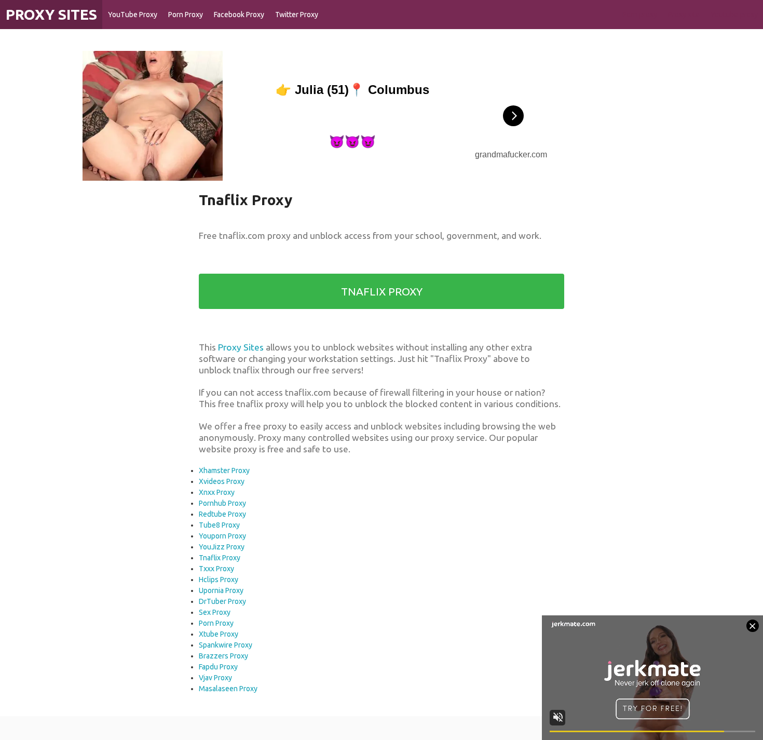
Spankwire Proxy (225, 645)
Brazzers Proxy (223, 656)
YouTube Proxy (132, 14)
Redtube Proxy (222, 514)
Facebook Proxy (239, 14)
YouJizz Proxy (221, 547)
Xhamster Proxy (224, 470)
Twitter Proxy (296, 14)
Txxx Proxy (216, 568)
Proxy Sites (241, 347)
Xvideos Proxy (221, 481)
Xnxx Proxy (217, 492)
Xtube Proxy (218, 634)
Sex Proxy (214, 612)
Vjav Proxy (215, 678)
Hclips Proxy (218, 579)
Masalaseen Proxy (228, 688)
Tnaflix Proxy (219, 558)
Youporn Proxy (222, 536)
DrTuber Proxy (222, 601)
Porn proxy (639, 14)
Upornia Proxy (221, 590)
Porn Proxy (185, 14)
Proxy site (684, 14)
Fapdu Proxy (218, 667)
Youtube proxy (734, 14)
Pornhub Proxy (222, 503)
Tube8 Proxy (219, 525)
